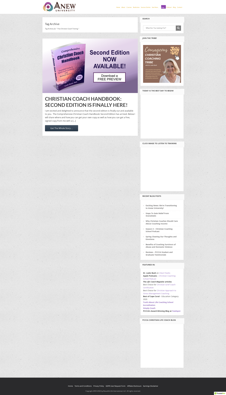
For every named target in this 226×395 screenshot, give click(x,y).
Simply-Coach (149, 308)
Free (162, 7)
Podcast (169, 7)
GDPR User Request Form (115, 386)
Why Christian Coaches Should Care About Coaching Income (162, 222)
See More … (155, 7)
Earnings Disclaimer (150, 386)
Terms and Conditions (83, 386)
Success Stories (146, 7)
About (123, 7)
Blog (174, 7)
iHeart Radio (164, 273)
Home (118, 7)
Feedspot (176, 311)
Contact (179, 7)
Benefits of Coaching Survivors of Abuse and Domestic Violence (161, 245)
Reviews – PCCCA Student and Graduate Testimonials (159, 253)
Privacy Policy (98, 386)
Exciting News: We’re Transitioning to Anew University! (161, 206)
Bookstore (136, 7)
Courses (129, 7)
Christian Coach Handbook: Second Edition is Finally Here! (86, 102)
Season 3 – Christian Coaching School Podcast (159, 230)
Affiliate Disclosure (134, 386)
